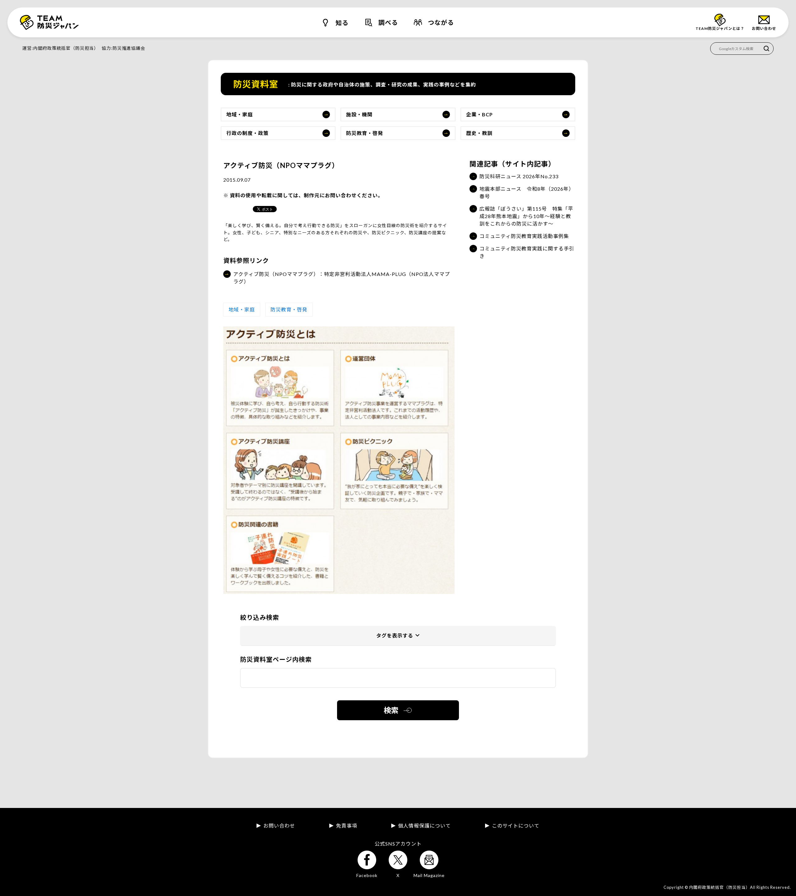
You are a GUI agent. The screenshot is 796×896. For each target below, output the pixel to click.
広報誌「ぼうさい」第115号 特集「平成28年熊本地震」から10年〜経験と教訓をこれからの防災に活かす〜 (526, 216)
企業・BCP (479, 114)
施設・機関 (359, 114)
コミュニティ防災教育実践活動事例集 (524, 236)
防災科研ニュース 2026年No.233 (518, 176)
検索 (391, 710)
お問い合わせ (279, 825)
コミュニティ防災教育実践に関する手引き (526, 252)
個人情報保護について (424, 825)
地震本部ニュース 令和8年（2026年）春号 (526, 192)
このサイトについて (515, 825)
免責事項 (346, 825)
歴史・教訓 (479, 133)
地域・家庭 (239, 114)
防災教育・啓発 (364, 133)
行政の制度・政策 (247, 133)
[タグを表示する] (398, 636)
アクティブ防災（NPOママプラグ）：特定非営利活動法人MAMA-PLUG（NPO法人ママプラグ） (341, 277)
